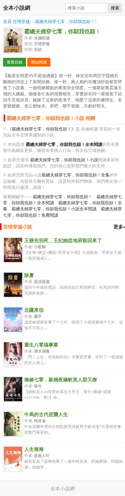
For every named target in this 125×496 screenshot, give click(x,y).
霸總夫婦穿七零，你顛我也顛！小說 (64, 160)
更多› (119, 226)
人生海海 (34, 449)
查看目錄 (14, 62)
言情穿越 (21, 21)
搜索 (115, 7)
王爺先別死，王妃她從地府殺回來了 (63, 240)
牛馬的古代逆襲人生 (46, 414)
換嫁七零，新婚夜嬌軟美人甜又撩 (60, 379)
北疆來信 (34, 310)
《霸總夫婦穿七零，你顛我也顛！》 (42, 129)
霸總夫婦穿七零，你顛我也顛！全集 (76, 175)
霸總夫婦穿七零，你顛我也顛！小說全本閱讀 (54, 209)
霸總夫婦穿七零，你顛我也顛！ (65, 21)
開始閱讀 (39, 62)
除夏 (29, 275)
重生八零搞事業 (41, 344)
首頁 (7, 21)
